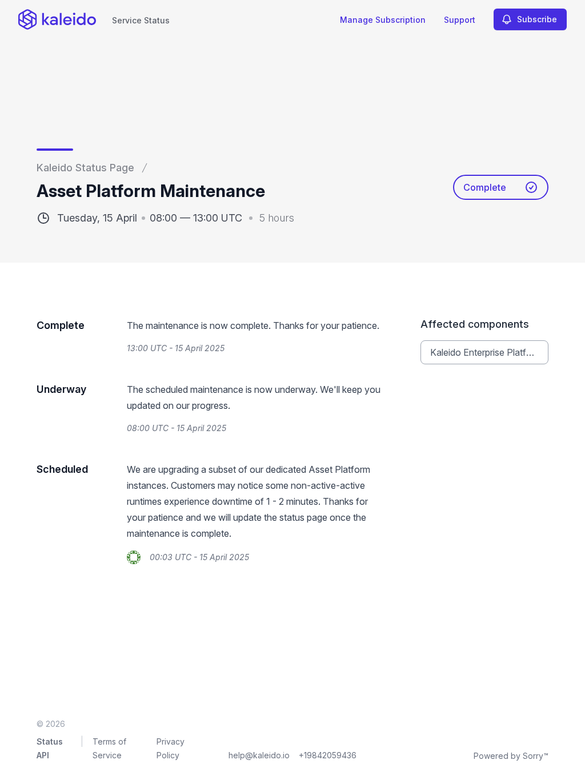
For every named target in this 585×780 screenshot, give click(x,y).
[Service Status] (57, 19)
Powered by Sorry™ (511, 756)
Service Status (141, 20)
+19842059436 (327, 755)
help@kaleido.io (259, 755)
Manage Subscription (383, 20)
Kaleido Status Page (85, 168)
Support (459, 20)
